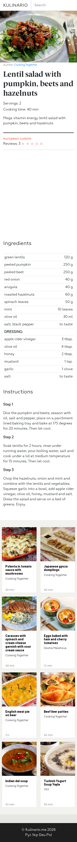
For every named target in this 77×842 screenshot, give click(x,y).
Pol (49, 835)
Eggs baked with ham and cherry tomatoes (56, 639)
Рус (28, 835)
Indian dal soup (16, 781)
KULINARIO (15, 5)
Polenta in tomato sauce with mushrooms (18, 570)
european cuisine (17, 138)
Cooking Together (25, 65)
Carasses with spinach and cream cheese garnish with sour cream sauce (18, 643)
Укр (35, 835)
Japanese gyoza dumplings (56, 568)
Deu (42, 835)
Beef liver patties (56, 711)
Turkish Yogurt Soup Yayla (55, 782)
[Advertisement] (38, 195)
